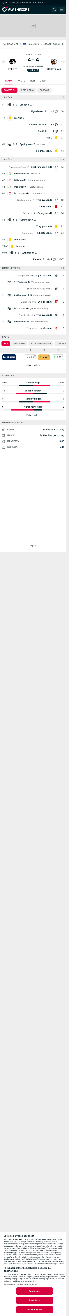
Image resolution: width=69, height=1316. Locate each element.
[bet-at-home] (9, 357)
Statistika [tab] (27, 90)
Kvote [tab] (21, 81)
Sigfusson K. (36, 186)
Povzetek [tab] (9, 90)
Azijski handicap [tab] (41, 343)
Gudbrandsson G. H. (41, 167)
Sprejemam (34, 1291)
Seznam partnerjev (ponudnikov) (20, 1284)
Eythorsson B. (21, 193)
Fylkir (11, 69)
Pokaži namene (35, 1309)
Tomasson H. (29, 233)
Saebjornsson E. (26, 200)
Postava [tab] (44, 90)
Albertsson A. (44, 233)
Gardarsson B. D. (40, 193)
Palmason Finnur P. (19, 167)
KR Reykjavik (53, 69)
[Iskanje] (54, 9)
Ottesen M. (20, 180)
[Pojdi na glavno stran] (18, 9)
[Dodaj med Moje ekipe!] (3, 62)
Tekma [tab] (9, 81)
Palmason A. (29, 213)
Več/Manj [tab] (19, 343)
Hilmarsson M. (21, 173)
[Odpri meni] (62, 9)
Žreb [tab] (43, 81)
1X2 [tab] (6, 343)
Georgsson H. (44, 213)
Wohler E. (42, 144)
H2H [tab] (32, 81)
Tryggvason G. (44, 200)
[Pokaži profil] (12, 61)
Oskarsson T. (21, 186)
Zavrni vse (34, 1300)
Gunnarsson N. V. (37, 180)
